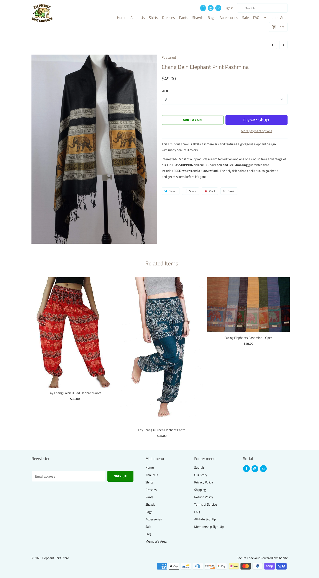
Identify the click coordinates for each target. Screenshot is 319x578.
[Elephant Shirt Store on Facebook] (203, 8)
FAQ (256, 17)
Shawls (198, 17)
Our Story (200, 474)
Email (231, 191)
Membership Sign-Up (209, 526)
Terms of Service (205, 504)
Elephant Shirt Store (55, 557)
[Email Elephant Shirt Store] (218, 8)
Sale (245, 17)
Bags (211, 17)
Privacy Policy (203, 482)
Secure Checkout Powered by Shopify (262, 557)
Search (199, 467)
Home (121, 17)
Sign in (229, 8)
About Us (137, 17)
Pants (183, 17)
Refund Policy (203, 497)
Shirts (153, 17)
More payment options (256, 130)
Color (165, 90)
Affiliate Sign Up (205, 519)
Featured (169, 57)
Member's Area (275, 17)
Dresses (168, 17)
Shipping (200, 489)
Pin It (212, 191)
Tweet (173, 191)
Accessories (229, 17)
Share (192, 191)
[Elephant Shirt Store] (51, 13)
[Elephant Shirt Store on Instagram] (211, 8)
